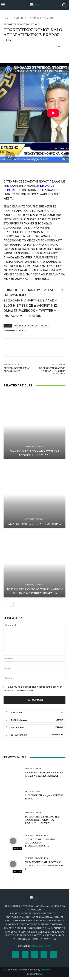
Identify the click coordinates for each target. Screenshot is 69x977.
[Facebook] (15, 954)
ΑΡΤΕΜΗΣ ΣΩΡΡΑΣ (34, 519)
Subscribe (57, 734)
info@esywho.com (41, 946)
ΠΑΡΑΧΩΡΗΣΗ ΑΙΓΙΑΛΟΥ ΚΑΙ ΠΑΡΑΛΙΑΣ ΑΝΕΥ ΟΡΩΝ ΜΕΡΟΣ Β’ (44, 865)
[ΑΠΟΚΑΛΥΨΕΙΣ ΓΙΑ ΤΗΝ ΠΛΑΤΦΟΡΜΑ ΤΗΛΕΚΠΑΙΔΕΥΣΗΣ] (13, 841)
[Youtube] (53, 954)
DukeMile (46, 969)
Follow (58, 719)
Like (61, 712)
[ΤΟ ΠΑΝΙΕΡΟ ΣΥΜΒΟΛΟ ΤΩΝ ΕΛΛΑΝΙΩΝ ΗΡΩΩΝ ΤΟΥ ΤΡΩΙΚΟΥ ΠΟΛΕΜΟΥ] (34, 563)
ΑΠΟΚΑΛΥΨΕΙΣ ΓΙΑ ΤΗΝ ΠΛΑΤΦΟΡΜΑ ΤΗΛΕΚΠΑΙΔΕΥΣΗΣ (40, 842)
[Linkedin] (34, 954)
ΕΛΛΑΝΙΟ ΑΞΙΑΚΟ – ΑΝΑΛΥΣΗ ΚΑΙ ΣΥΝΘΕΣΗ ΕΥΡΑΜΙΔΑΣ (34, 453)
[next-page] (11, 604)
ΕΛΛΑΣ (35, 24)
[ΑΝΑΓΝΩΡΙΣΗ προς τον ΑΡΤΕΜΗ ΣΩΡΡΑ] (34, 494)
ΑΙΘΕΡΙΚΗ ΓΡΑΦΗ (34, 446)
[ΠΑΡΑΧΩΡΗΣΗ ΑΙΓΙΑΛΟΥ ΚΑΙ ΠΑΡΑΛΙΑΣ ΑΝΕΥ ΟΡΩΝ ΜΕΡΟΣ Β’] (13, 863)
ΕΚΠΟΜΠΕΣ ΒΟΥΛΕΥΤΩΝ (41, 17)
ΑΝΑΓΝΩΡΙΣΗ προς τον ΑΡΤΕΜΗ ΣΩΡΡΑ (34, 524)
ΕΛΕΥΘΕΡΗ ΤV (19, 17)
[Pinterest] (44, 954)
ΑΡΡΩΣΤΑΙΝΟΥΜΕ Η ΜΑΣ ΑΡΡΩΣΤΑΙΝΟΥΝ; (17, 369)
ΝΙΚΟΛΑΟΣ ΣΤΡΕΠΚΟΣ (16, 330)
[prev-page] (6, 604)
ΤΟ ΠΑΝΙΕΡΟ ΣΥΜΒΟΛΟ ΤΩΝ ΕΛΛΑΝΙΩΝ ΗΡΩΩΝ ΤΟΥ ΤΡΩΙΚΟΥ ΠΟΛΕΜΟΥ (35, 591)
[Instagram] (25, 954)
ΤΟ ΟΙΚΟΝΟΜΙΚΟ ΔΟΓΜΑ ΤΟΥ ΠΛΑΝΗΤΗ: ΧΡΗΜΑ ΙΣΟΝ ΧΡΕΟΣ (52, 371)
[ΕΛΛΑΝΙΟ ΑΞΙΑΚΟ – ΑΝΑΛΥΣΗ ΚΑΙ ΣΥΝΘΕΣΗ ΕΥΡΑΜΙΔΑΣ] (34, 425)
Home (7, 17)
